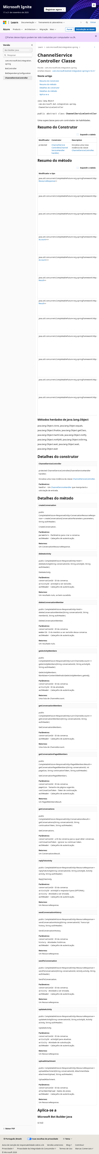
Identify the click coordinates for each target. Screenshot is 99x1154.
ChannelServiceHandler (61, 487)
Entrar (93, 22)
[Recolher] (32, 45)
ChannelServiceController (83, 150)
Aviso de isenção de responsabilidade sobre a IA (23, 1145)
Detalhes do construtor (49, 87)
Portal (69, 29)
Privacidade (7, 1148)
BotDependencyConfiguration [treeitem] (18, 73)
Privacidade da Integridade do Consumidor (36, 1148)
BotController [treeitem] (11, 68)
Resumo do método (48, 84)
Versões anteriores (55, 1145)
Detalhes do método (48, 91)
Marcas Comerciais (83, 1148)
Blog (68, 1145)
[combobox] (17, 50)
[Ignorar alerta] (94, 5)
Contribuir (79, 1145)
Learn (40, 47)
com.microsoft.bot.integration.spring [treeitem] (18, 62)
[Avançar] (81, 22)
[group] (67, 293)
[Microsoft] (4, 22)
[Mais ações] (94, 47)
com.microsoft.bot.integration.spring (62, 47)
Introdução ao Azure (85, 29)
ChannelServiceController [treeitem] (16, 78)
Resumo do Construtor (49, 81)
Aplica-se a (44, 94)
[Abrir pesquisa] (86, 22)
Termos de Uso (65, 1148)
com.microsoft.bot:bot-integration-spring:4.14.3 (73, 71)
